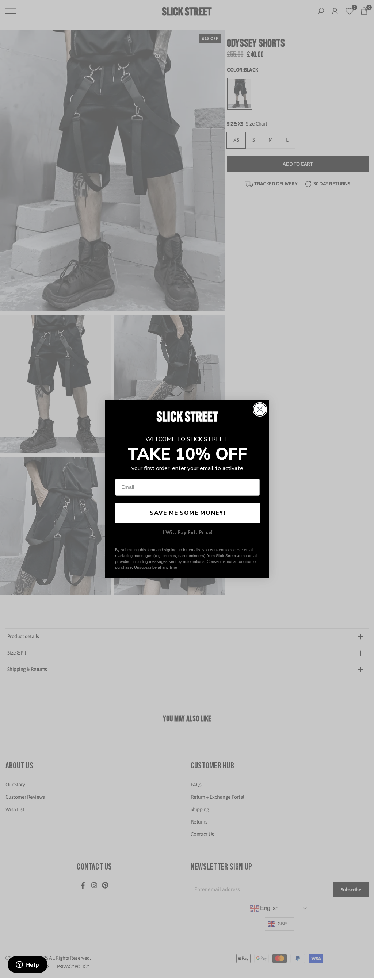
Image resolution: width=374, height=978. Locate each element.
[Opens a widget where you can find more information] (27, 965)
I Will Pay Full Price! (188, 532)
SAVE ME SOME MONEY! (187, 513)
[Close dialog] (259, 409)
